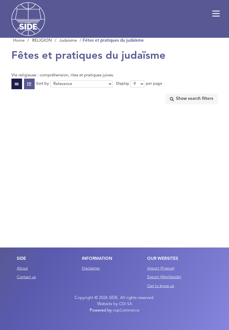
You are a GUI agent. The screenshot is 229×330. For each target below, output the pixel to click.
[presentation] (192, 99)
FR (67, 3)
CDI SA (125, 304)
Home (19, 41)
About (22, 268)
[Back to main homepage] (28, 19)
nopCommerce (126, 310)
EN (72, 3)
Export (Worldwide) (164, 277)
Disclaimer (91, 268)
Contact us (26, 277)
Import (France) (161, 268)
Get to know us (160, 286)
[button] (216, 13)
